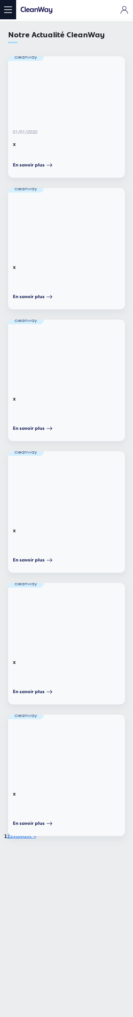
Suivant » (24, 836)
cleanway (26, 57)
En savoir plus (29, 165)
